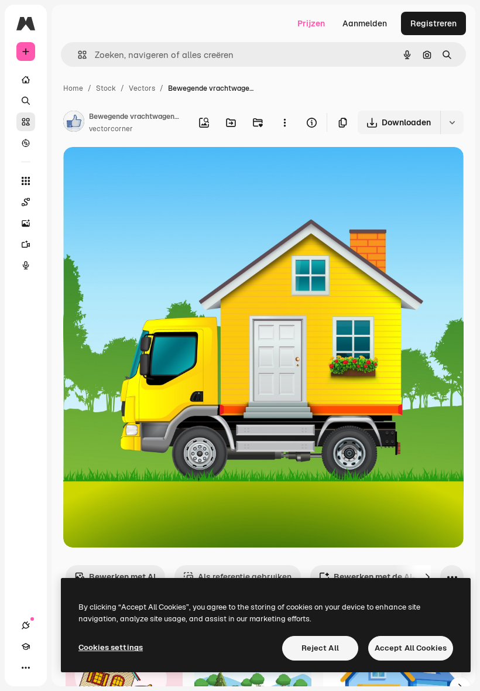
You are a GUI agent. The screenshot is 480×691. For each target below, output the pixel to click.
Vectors (142, 88)
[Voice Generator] (25, 265)
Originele (140, 169)
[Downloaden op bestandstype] (452, 122)
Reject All (320, 648)
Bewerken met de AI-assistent (393, 577)
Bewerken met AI (122, 577)
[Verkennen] (25, 143)
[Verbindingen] (25, 625)
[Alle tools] (25, 181)
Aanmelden (364, 23)
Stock (106, 88)
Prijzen (311, 23)
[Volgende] (427, 577)
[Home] (25, 79)
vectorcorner (111, 129)
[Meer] (25, 667)
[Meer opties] (284, 122)
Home (73, 88)
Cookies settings (110, 647)
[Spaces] (25, 202)
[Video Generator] (25, 244)
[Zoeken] (25, 100)
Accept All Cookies (411, 648)
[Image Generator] (25, 223)
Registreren (433, 23)
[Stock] (25, 121)
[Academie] (25, 646)
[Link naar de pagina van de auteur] (73, 123)
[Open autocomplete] (77, 54)
